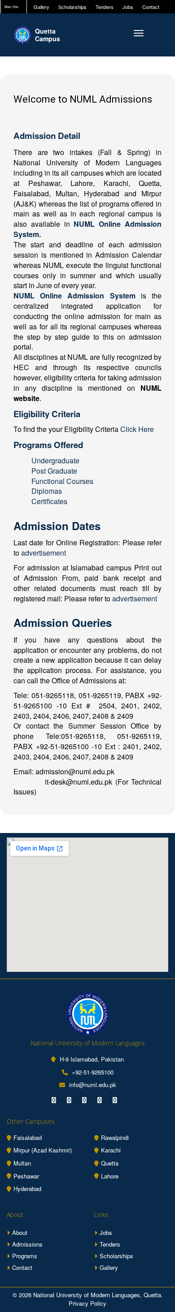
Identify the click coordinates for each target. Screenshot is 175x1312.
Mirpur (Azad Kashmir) (42, 1150)
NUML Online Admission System (77, 295)
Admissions (27, 1244)
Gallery (41, 6)
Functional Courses (62, 481)
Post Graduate (54, 471)
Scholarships (72, 6)
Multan (22, 1163)
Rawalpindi (115, 1138)
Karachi (111, 1150)
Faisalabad (27, 1138)
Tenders (105, 6)
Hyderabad (27, 1189)
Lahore (109, 1176)
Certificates (49, 501)
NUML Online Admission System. (87, 229)
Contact (150, 6)
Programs (24, 1256)
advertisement (43, 553)
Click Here (137, 429)
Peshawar (26, 1176)
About (19, 1232)
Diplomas (46, 491)
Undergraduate (55, 460)
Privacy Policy (87, 1303)
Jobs (127, 6)
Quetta (109, 1163)
